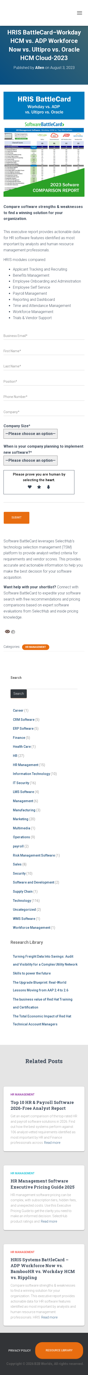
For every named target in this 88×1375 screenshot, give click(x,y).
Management (23, 801)
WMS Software (24, 919)
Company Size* (17, 426)
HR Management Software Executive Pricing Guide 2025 (42, 1184)
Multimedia (21, 828)
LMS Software (23, 792)
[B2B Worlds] (18, 12)
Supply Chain (23, 891)
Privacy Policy (19, 1350)
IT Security (21, 783)
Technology (22, 901)
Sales (17, 864)
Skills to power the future (32, 973)
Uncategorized (24, 909)
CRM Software (23, 719)
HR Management (35, 647)
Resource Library (59, 1350)
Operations (21, 837)
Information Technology (31, 774)
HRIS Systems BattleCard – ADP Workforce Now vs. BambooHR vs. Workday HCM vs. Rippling (43, 1268)
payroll (18, 846)
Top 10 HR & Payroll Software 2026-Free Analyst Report (42, 1105)
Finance (19, 738)
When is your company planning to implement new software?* (43, 449)
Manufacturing (24, 810)
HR (15, 756)
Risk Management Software (34, 855)
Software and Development (33, 882)
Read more (52, 1143)
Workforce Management (31, 927)
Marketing (20, 819)
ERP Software (23, 728)
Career (18, 710)
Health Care (22, 746)
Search (16, 678)
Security (19, 873)
